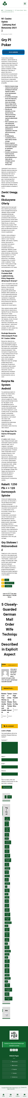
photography (8, 922)
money (7, 897)
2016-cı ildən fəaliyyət (7, 830)
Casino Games (7, 851)
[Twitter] (11, 1050)
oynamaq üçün (7, 914)
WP (6, 981)
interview (7, 883)
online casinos (7, 910)
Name (3, 756)
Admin (6, 579)
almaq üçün (7, 835)
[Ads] (6, 1014)
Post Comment (7, 787)
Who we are (14, 1061)
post (6, 925)
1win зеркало (7, 819)
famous (7, 875)
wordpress (8, 978)
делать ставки (7, 994)
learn (6, 894)
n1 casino (4, 439)
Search (9, 796)
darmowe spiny (7, 856)
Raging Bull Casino (7, 935)
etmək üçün (7, 872)
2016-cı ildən (7, 824)
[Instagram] (16, 1050)
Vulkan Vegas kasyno (7, 971)
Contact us (14, 1077)
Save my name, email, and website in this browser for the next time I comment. (9, 781)
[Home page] (2, 10)
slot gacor (13, 672)
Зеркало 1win (7, 985)
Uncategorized (8, 586)
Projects (14, 1069)
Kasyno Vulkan (7, 890)
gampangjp (13, 671)
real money (7, 940)
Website (3, 771)
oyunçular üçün (7, 919)
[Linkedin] (14, 1050)
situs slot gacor (5, 680)
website (7, 975)
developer (7, 868)
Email (3, 763)
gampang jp (14, 680)
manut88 (3, 681)
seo (6, 943)
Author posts (11, 665)
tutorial (7, 954)
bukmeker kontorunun (8, 842)
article (7, 838)
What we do (14, 1065)
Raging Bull (7, 929)
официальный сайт (8, 998)
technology (8, 951)
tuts (6, 957)
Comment (4, 740)
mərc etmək (7, 901)
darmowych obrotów (8, 860)
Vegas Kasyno (7, 961)
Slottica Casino (7, 947)
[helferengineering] (3, 3)
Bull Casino (7, 847)
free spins (7, 880)
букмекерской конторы (8, 990)
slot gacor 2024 (10, 678)
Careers (15, 1073)
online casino (7, 905)
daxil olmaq (7, 864)
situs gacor (13, 669)
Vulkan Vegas (7, 965)
